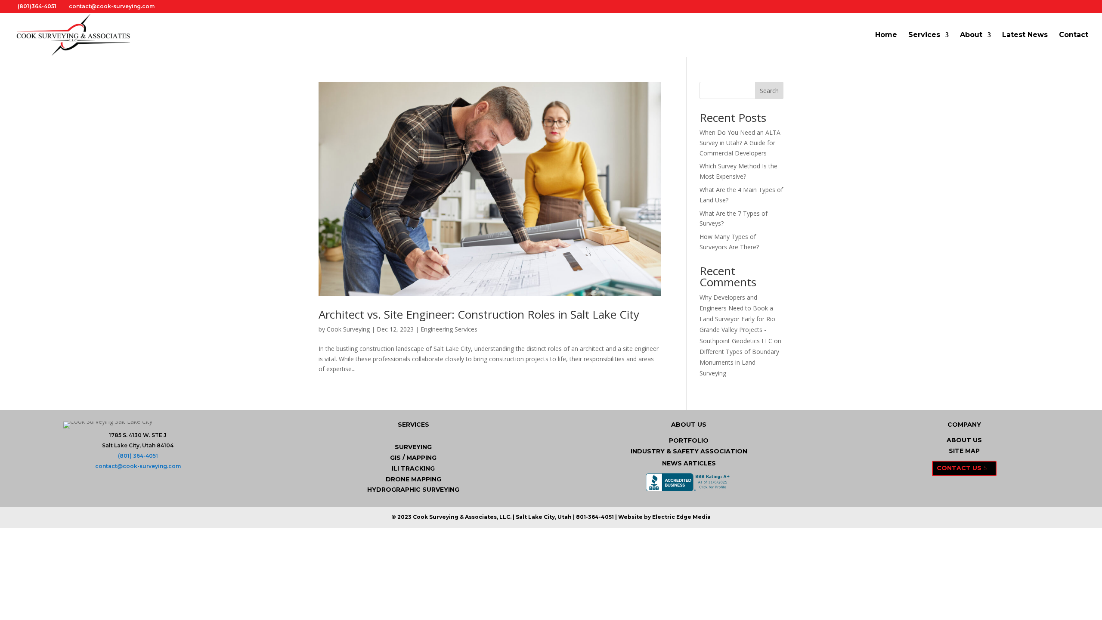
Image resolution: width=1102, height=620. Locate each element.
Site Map (964, 451)
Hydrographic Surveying (413, 489)
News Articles (689, 463)
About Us (964, 440)
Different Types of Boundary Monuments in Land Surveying (739, 362)
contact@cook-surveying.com (138, 466)
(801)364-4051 (37, 6)
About (971, 35)
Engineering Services (449, 329)
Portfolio (689, 440)
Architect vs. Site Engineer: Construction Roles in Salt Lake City (479, 314)
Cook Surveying (348, 329)
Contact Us (959, 468)
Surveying (413, 447)
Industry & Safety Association (689, 451)
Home (886, 35)
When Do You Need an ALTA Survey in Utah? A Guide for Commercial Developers (740, 142)
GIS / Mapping (413, 458)
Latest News (1025, 35)
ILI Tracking (413, 468)
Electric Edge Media (681, 517)
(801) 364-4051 (138, 456)
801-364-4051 (595, 517)
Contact (1073, 35)
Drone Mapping (413, 479)
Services (924, 35)
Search (769, 91)
